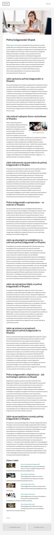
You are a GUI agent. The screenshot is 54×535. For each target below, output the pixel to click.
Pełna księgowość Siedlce (28, 504)
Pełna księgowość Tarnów (28, 494)
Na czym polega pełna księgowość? (30, 464)
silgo (6, 4)
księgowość (13, 45)
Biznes (8, 518)
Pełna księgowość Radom (28, 474)
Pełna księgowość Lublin (27, 484)
